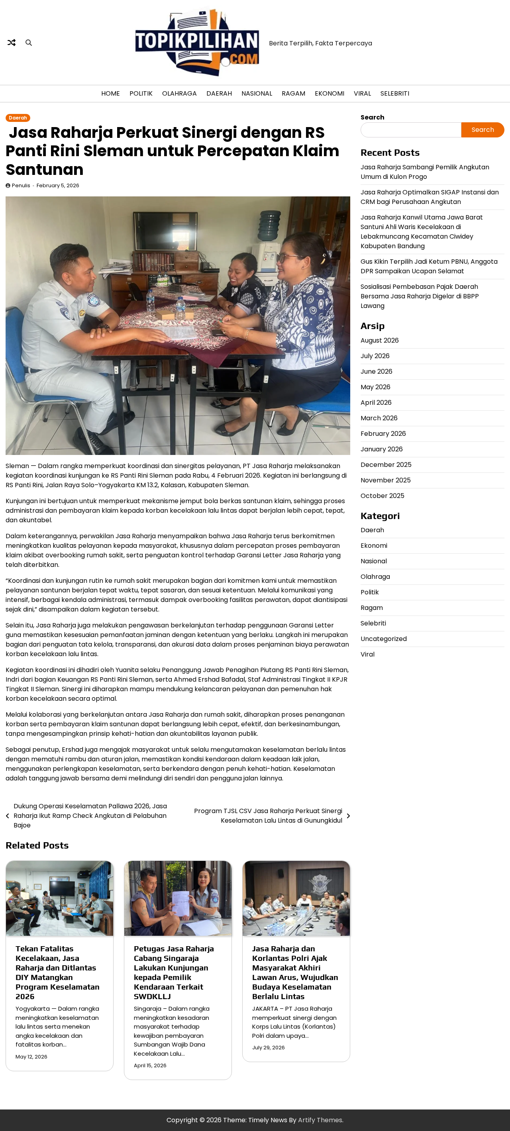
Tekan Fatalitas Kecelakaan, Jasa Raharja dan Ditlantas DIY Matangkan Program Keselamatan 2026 (58, 972)
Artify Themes (320, 1120)
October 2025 (382, 495)
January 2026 (382, 448)
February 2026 (383, 433)
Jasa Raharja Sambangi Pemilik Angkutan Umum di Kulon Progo (425, 171)
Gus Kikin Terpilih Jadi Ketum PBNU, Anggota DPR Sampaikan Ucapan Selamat (429, 266)
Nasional (256, 93)
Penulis (21, 185)
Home (110, 93)
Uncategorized (384, 638)
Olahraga (179, 93)
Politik (141, 93)
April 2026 (376, 402)
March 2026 (379, 417)
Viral (362, 93)
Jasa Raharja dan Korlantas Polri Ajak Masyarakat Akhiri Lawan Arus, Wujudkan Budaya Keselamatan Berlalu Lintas (295, 972)
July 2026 (375, 355)
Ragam (293, 93)
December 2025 (386, 464)
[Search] (29, 43)
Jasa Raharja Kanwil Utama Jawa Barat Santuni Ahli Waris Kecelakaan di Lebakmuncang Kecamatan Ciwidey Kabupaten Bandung (422, 231)
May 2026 (375, 386)
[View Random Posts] (12, 43)
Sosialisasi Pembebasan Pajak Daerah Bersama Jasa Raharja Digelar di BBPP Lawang (420, 296)
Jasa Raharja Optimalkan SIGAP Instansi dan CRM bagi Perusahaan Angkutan (430, 196)
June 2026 (376, 371)
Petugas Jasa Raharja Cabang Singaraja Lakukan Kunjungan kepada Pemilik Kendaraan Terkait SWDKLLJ (174, 972)
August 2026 (380, 340)
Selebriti (395, 93)
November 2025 (386, 479)
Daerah (219, 93)
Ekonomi (329, 93)
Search (372, 117)
